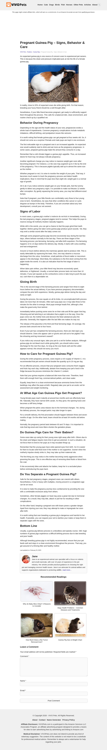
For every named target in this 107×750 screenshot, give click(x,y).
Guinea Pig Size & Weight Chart (70, 640)
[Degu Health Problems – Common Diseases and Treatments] (70, 605)
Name (23, 681)
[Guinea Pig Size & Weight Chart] (70, 637)
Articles (87, 5)
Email (23, 690)
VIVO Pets (23, 52)
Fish (63, 5)
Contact (42, 720)
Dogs (51, 5)
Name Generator (54, 720)
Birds (57, 5)
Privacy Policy (68, 720)
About (94, 5)
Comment (24, 656)
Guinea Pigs (36, 52)
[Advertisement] (53, 26)
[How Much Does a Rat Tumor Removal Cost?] (37, 637)
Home (40, 5)
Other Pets (78, 5)
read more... (67, 570)
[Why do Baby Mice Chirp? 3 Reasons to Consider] (37, 601)
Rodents (29, 52)
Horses (69, 5)
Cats (46, 5)
